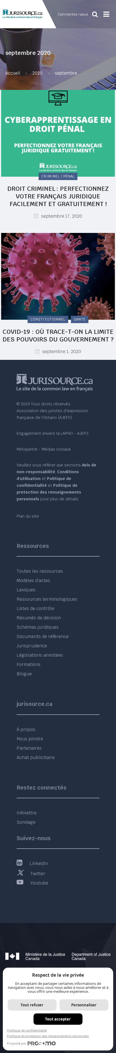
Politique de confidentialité (27, 1030)
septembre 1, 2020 (61, 351)
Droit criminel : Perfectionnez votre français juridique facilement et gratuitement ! (58, 196)
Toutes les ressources (40, 571)
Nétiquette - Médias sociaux (44, 449)
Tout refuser (32, 1004)
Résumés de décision (39, 618)
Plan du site (28, 516)
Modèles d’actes (33, 580)
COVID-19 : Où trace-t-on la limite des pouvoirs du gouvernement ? (58, 335)
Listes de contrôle (35, 608)
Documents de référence (43, 636)
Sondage (26, 822)
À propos (26, 729)
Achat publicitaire (36, 757)
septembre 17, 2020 (61, 216)
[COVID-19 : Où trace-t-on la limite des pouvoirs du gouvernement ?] (58, 276)
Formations (29, 664)
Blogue (24, 674)
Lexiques (26, 590)
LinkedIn (39, 863)
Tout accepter (58, 1019)
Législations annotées (40, 655)
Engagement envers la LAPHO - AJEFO (52, 433)
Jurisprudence (32, 646)
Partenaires (29, 748)
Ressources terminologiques (47, 599)
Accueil (12, 73)
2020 (37, 73)
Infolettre (27, 813)
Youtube (39, 883)
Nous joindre (30, 739)
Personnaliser (84, 1004)
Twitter (37, 874)
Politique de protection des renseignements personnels (48, 1036)
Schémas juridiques (38, 627)
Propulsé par (16, 1043)
